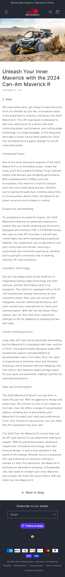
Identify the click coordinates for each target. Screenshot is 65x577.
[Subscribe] (54, 514)
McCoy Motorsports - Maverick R (30, 562)
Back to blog (35, 492)
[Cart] (57, 11)
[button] (6, 11)
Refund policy (20, 565)
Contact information (34, 570)
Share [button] (9, 99)
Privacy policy (36, 565)
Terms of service (53, 565)
